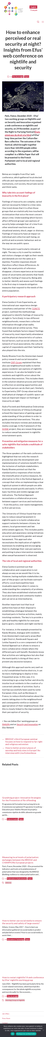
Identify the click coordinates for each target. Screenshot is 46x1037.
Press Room (6, 1018)
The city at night (17, 77)
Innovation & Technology (15, 939)
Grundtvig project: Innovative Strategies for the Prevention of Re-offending (21, 799)
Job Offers (5, 1014)
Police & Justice (12, 819)
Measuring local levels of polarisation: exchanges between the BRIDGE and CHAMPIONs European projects (20, 860)
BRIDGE (8, 883)
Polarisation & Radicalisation (17, 879)
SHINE (5, 429)
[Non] (43, 1030)
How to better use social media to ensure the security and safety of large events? (22, 922)
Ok (13, 1034)
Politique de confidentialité (26, 1034)
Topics (26, 77)
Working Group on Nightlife (15, 1000)
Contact (5, 1023)
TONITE (36, 308)
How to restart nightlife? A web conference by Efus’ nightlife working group (23, 978)
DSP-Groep (16, 362)
